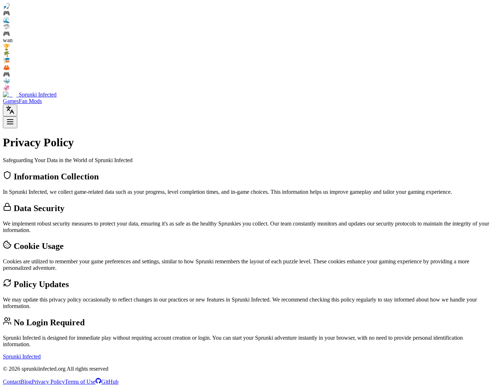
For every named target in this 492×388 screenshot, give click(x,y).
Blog (26, 382)
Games (11, 101)
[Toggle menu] (10, 122)
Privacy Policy (48, 382)
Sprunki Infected (22, 356)
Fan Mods (30, 101)
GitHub (109, 382)
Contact (12, 382)
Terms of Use (80, 382)
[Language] (10, 110)
